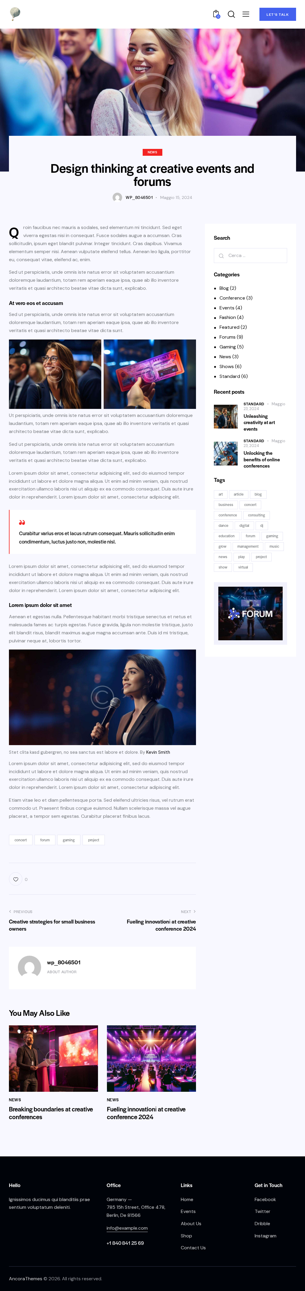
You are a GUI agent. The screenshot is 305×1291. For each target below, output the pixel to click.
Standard (230, 376)
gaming (69, 840)
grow (222, 546)
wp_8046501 (63, 962)
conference (228, 515)
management (248, 546)
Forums (228, 337)
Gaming (228, 347)
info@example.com (127, 1228)
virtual (243, 567)
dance (223, 525)
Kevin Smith (158, 752)
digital (244, 525)
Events (227, 308)
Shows (227, 366)
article (239, 494)
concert (21, 840)
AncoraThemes (25, 1279)
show (223, 567)
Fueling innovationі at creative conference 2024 (146, 1113)
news (223, 556)
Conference (232, 298)
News (152, 152)
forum (45, 840)
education (227, 535)
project (93, 840)
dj (261, 525)
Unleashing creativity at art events (259, 422)
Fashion (228, 317)
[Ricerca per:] (250, 255)
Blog (224, 288)
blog (258, 494)
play (241, 556)
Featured (229, 327)
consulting (256, 515)
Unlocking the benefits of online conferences (262, 459)
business (226, 504)
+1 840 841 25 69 (125, 1242)
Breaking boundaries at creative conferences (51, 1113)
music (274, 546)
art (221, 494)
